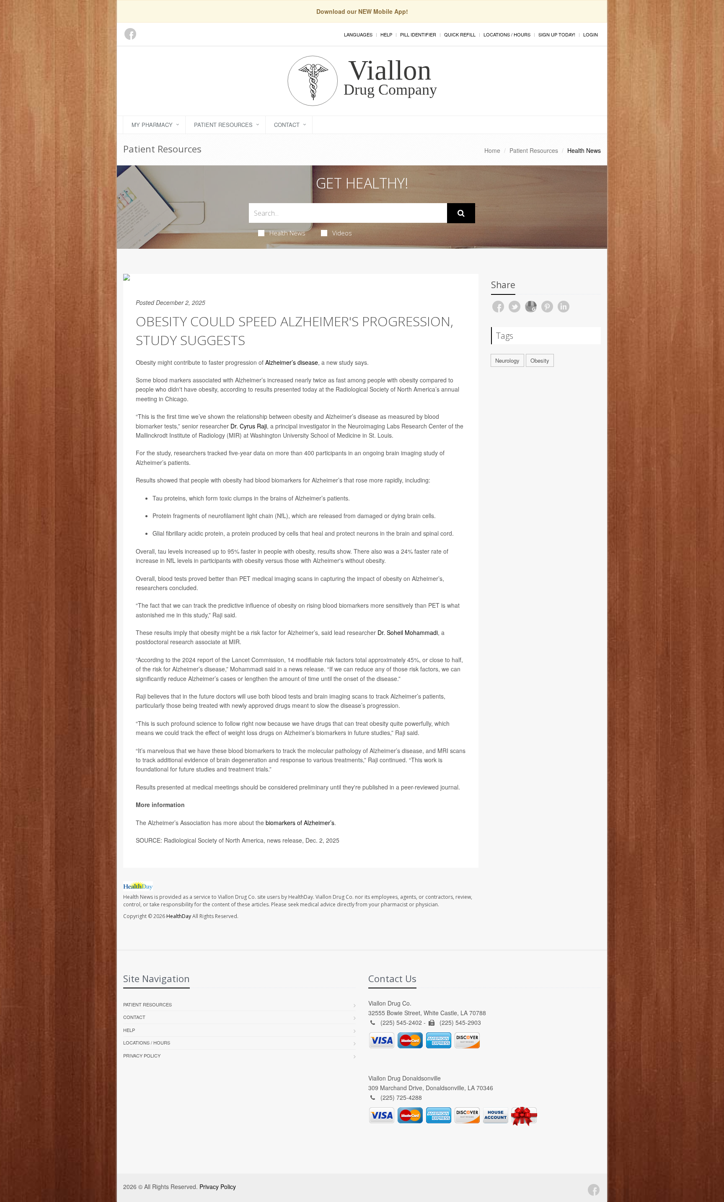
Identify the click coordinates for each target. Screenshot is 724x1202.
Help (386, 34)
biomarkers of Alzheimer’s (300, 822)
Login (590, 34)
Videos (342, 233)
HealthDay (178, 916)
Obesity (539, 360)
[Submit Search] (461, 213)
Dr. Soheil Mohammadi (408, 632)
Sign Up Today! (556, 34)
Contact (287, 125)
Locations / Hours (507, 34)
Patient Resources (223, 125)
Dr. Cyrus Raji (248, 426)
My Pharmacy (152, 125)
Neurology (507, 360)
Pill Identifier (418, 34)
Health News (287, 233)
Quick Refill (460, 34)
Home (492, 150)
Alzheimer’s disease (291, 362)
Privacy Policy (141, 1055)
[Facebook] (130, 34)
